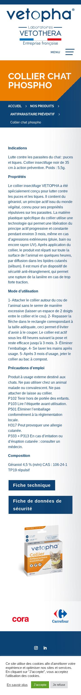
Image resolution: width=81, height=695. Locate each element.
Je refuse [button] (59, 684)
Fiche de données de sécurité (37, 505)
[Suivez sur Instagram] (36, 648)
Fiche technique (32, 485)
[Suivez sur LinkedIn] (45, 648)
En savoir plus (17, 685)
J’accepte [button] (40, 684)
